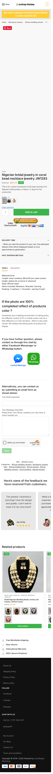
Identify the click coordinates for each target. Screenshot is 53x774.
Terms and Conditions (12, 752)
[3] (14, 201)
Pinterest (7, 706)
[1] (4, 201)
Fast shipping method (12, 255)
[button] (47, 4)
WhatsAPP (7, 726)
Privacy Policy (9, 676)
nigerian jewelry (38, 469)
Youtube (6, 699)
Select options (23, 626)
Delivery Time (8, 240)
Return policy (8, 682)
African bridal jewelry (17, 467)
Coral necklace (25, 469)
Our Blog (7, 740)
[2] (9, 201)
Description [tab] (15, 268)
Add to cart (31, 212)
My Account (8, 735)
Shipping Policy (9, 670)
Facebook (7, 693)
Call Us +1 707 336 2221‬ (13, 719)
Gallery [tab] (5, 268)
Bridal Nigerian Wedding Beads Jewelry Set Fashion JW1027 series (21, 601)
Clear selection (8, 207)
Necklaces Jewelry (16, 22)
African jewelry (33, 467)
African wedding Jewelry (34, 22)
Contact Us (8, 746)
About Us (7, 665)
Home (4, 22)
